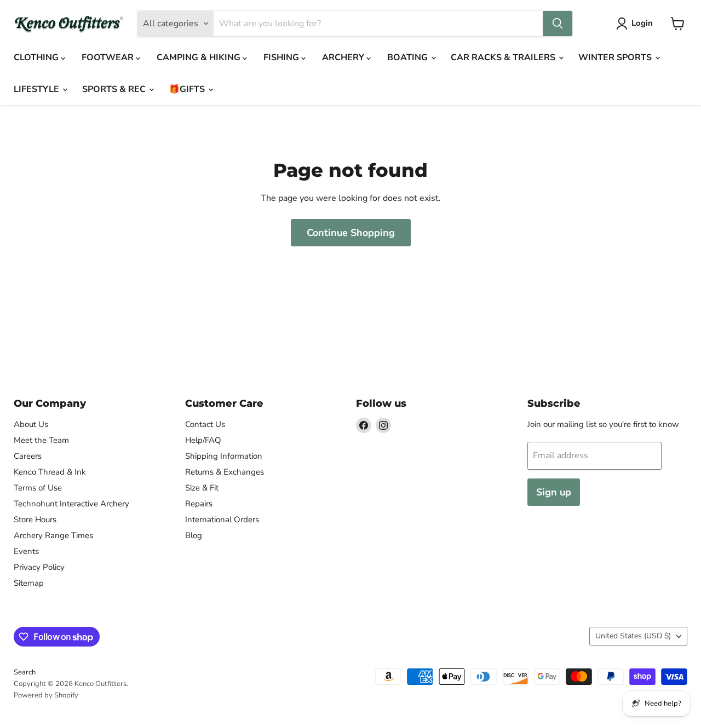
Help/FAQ (203, 440)
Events (26, 551)
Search (25, 672)
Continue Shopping (351, 232)
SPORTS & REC (115, 89)
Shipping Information (223, 456)
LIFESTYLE (37, 89)
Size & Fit (202, 487)
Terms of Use (38, 487)
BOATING (408, 57)
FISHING (282, 57)
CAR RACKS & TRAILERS (504, 57)
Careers (28, 456)
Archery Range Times (53, 535)
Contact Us (205, 424)
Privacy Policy (39, 567)
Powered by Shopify (46, 695)
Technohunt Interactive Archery (71, 503)
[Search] (557, 23)
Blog (193, 535)
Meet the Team (41, 440)
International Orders (222, 519)
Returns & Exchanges (224, 471)
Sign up (553, 492)
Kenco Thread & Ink (50, 471)
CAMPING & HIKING (200, 57)
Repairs (198, 503)
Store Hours (35, 519)
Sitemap (29, 583)
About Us (31, 424)
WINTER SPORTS (616, 57)
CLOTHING (37, 57)
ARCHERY (344, 57)
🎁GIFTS (188, 89)
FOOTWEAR (109, 57)
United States (633, 636)
